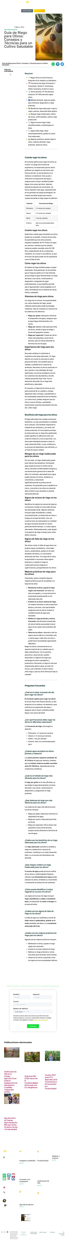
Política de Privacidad (33, 1233)
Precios (53, 5)
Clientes (33, 5)
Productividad (42, 1160)
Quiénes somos (31, 7)
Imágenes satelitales (27, 1160)
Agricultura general (10, 29)
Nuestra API (56, 1201)
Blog (54, 1170)
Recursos (43, 5)
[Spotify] (4, 1178)
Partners (55, 1192)
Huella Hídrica (42, 1200)
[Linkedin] (8, 1175)
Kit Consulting (57, 1188)
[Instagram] (8, 1178)
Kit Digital (56, 1184)
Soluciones (23, 5)
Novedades (56, 1197)
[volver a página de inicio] (33, 2)
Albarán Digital (25, 1201)
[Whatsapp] (4, 1175)
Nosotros (55, 1152)
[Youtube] (13, 1175)
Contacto (55, 1205)
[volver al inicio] (10, 1151)
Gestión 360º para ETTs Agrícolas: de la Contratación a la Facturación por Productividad (51, 1082)
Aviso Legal (42, 1232)
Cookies (52, 1232)
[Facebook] (13, 1178)
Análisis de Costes (26, 1166)
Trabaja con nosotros (23, 1233)
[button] (53, 64)
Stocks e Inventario (26, 1176)
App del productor (26, 1204)
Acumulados (42, 1197)
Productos (11, 5)
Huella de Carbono (44, 1204)
